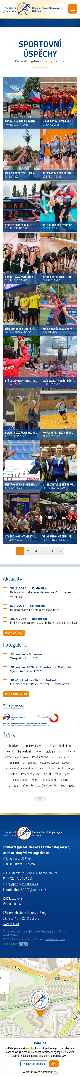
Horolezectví (49, 779)
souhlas (30, 1048)
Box (61, 751)
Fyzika (58, 774)
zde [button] (55, 1072)
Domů (19, 61)
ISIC (63, 785)
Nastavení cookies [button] (55, 939)
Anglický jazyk (33, 745)
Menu (72, 9)
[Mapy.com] (40, 1017)
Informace (11, 785)
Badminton (65, 745)
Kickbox (44, 791)
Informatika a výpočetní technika (39, 785)
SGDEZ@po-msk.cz (33, 890)
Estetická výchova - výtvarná (21, 768)
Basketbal (24, 751)
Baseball (10, 751)
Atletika (50, 746)
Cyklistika (21, 757)
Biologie (50, 751)
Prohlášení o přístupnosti (43, 931)
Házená (64, 779)
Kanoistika (19, 791)
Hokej (34, 780)
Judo (72, 785)
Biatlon (38, 751)
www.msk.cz (11, 924)
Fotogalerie (32, 61)
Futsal (47, 774)
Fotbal (13, 774)
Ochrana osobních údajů (16, 931)
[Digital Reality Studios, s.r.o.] (23, 943)
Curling (8, 757)
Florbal (70, 768)
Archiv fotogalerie (16, 694)
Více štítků (40, 798)
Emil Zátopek (29, 762)
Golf (67, 774)
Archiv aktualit (14, 632)
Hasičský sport (20, 779)
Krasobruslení (58, 791)
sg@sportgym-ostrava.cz (22, 884)
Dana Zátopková (39, 757)
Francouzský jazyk (30, 774)
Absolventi (14, 746)
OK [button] (53, 1063)
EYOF (60, 768)
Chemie (71, 751)
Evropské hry (47, 768)
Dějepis (14, 763)
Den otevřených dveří (64, 757)
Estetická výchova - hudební (55, 762)
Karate (32, 791)
